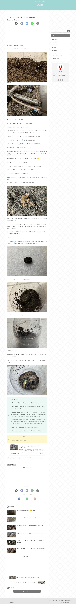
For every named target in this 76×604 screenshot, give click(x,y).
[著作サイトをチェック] (19, 498)
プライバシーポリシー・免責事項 (64, 600)
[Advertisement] (27, 34)
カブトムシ (9, 464)
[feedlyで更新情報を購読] (27, 498)
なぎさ (60, 71)
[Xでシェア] (16, 23)
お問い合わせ (54, 600)
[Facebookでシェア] (21, 23)
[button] (37, 23)
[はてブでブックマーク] (27, 23)
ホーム (50, 600)
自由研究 (14, 464)
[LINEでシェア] (32, 23)
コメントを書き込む (27, 591)
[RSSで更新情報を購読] (35, 498)
